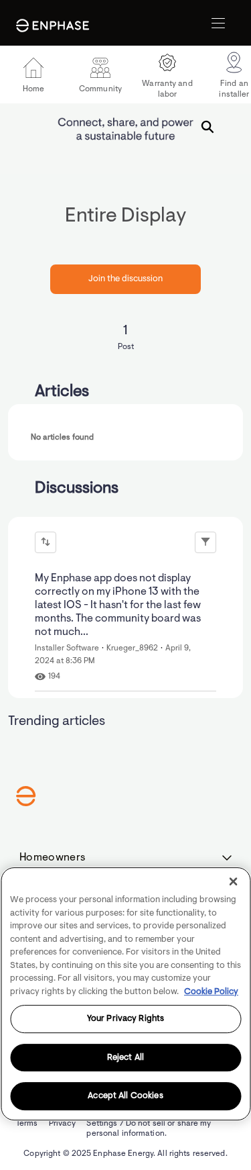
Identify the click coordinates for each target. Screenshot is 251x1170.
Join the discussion (125, 279)
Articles (62, 392)
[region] (125, 994)
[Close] (233, 881)
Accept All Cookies (125, 1096)
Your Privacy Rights (125, 1018)
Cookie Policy (211, 991)
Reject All (125, 1057)
